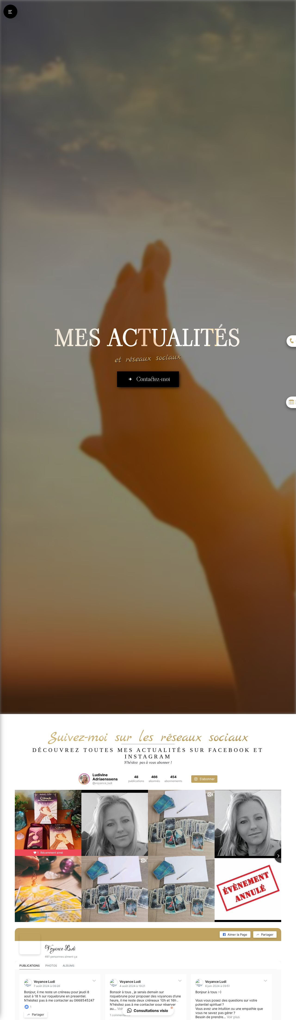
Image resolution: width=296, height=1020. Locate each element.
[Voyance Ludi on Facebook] (29, 944)
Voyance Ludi (60, 949)
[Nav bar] (10, 11)
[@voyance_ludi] (84, 779)
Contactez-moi (153, 379)
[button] (148, 1010)
